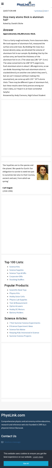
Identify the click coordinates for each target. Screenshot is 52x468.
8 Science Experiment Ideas (21, 326)
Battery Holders (16, 312)
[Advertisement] (26, 128)
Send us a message (12, 442)
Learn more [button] (38, 457)
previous (38, 10)
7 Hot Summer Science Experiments (24, 323)
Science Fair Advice (17, 329)
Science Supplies (16, 270)
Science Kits (14, 266)
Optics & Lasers (16, 306)
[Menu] (2, 4)
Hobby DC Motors (17, 309)
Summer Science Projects (20, 336)
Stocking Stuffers (16, 279)
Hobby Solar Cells (17, 296)
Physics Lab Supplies (18, 299)
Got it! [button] (26, 463)
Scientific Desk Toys (18, 290)
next (46, 10)
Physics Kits (14, 293)
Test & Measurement (18, 303)
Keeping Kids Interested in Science (24, 332)
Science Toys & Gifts (17, 273)
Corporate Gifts (16, 276)
